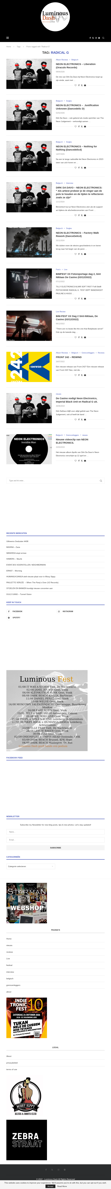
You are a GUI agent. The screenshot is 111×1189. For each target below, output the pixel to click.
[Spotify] (99, 38)
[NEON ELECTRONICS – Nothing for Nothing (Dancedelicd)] (29, 156)
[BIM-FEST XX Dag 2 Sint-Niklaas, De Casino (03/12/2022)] (29, 326)
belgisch (9, 978)
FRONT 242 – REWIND (69, 357)
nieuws (9, 945)
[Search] (103, 38)
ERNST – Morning (14, 571)
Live (8, 958)
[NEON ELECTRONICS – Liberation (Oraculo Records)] (29, 74)
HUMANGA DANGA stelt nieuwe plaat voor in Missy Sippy (30, 576)
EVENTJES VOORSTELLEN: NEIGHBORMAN (26, 565)
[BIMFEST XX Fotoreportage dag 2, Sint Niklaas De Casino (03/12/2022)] (29, 283)
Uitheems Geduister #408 (17, 541)
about (8, 992)
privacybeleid (12, 1063)
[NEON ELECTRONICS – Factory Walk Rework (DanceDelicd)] (29, 242)
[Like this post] (75, 85)
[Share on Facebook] (78, 85)
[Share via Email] (85, 85)
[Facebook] (90, 38)
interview (10, 972)
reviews (9, 952)
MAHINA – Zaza (13, 547)
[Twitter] (93, 38)
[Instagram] (96, 38)
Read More (62, 1186)
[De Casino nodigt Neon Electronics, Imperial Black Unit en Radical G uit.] (29, 408)
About (8, 1056)
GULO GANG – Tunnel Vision (19, 594)
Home (8, 47)
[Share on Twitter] (82, 85)
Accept (50, 1186)
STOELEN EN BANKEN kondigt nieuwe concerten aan (29, 588)
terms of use (11, 1069)
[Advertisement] (55, 508)
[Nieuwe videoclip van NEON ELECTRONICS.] (29, 449)
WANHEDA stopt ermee (16, 553)
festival (9, 965)
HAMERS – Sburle (14, 559)
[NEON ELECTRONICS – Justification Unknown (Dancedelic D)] (29, 115)
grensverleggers (13, 985)
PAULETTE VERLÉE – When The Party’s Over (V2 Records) (32, 582)
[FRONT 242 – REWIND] (29, 367)
